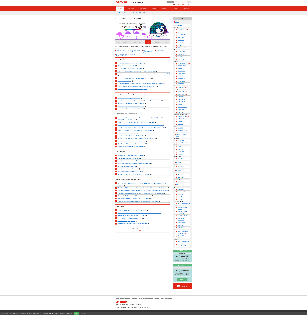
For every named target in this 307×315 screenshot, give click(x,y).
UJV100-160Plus (182, 35)
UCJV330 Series (182, 54)
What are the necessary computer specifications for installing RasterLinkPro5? (137, 86)
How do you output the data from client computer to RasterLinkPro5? (135, 130)
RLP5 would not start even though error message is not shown (133, 198)
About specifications (121, 50)
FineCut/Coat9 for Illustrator (182, 208)
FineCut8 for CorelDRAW (181, 219)
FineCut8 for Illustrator (183, 215)
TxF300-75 (180, 121)
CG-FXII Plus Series (183, 142)
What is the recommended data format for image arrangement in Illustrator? (137, 71)
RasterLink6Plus (182, 191)
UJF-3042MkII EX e (183, 76)
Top (118, 42)
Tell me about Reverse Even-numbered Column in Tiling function (134, 163)
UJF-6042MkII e (182, 73)
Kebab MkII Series (182, 130)
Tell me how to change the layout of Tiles (128, 161)
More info (83, 313)
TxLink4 (180, 199)
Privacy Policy (130, 307)
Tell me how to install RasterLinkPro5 (127, 133)
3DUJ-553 (180, 177)
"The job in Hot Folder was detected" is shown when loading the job (135, 195)
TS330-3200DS (182, 102)
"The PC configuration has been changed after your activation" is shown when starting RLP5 (141, 193)
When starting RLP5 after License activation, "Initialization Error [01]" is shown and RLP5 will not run (143, 187)
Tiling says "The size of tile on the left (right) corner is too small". (134, 174)
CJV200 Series (181, 51)
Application (143, 8)
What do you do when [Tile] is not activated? (129, 158)
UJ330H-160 (182, 87)
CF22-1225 (180, 149)
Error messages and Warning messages (121, 54)
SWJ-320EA (181, 40)
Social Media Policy (144, 307)
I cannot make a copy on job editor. (126, 221)
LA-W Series (181, 166)
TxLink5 (180, 196)
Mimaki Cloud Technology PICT (182, 244)
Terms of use (123, 307)
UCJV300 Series (182, 59)
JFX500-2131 (181, 83)
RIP (130, 12)
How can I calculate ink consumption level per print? (131, 108)
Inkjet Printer (179, 25)
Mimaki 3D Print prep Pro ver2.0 (183, 232)
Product (120, 8)
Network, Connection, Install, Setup (148, 51)
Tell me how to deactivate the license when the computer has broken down (136, 138)
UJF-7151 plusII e (184, 63)
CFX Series (180, 146)
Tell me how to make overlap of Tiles (127, 166)
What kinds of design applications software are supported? (132, 89)
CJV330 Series (181, 56)
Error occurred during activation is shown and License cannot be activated (136, 122)
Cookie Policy (137, 307)
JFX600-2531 (181, 68)
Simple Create (181, 222)
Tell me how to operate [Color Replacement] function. (131, 103)
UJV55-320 (180, 42)
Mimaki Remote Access (183, 241)
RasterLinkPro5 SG (137, 12)
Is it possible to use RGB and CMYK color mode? (130, 68)
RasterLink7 (181, 189)
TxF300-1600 (181, 119)
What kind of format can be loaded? (127, 65)
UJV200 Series (183, 29)
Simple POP (181, 225)
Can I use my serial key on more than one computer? (131, 106)
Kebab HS (180, 128)
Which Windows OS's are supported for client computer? (132, 143)
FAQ (148, 42)
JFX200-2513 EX (182, 78)
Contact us (143, 230)
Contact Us (186, 8)
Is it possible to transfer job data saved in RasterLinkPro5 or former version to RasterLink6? (141, 83)
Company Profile (187, 4)
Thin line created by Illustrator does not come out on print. (132, 210)
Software (126, 12)
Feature (125, 42)
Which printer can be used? (124, 81)
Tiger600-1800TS (182, 107)
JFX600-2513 (181, 71)
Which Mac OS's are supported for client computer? (131, 146)
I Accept (76, 313)
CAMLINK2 (180, 227)
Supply (154, 8)
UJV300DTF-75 (183, 116)
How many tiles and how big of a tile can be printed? (131, 155)
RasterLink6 (181, 194)
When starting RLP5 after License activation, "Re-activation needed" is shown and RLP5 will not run (143, 190)
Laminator (178, 162)
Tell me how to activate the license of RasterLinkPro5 (131, 135)
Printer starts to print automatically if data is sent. (130, 218)
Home (175, 4)
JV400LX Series (182, 47)
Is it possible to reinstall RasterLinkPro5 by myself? (130, 63)
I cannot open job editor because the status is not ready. (132, 215)
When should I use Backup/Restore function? (129, 98)
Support (163, 8)
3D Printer (178, 170)
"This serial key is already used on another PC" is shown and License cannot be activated (140, 125)
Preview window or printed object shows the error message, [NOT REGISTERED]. (138, 201)
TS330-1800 (182, 91)
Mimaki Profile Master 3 (184, 203)
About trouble (133, 54)
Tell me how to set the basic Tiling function (128, 169)
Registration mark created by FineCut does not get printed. (132, 223)
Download (174, 8)
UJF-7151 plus (181, 81)
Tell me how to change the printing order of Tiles (130, 171)
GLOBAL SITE (170, 1)
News (180, 4)
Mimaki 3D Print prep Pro (183, 236)
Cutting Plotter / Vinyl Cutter (181, 135)
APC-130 (180, 158)
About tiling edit (160, 50)
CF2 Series (180, 154)
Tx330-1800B (181, 99)
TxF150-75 (180, 124)
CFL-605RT (181, 152)
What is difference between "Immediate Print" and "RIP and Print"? (134, 78)
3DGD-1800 (181, 181)
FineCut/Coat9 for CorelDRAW (182, 212)
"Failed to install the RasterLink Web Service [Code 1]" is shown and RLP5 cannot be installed (141, 127)
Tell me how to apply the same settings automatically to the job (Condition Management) (140, 100)
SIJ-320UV (180, 45)
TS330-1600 (181, 109)
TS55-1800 (180, 112)
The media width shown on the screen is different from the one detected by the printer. (139, 213)
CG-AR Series (181, 140)
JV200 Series (181, 32)
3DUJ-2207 (180, 174)
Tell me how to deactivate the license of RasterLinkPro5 (132, 141)
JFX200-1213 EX (182, 65)
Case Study (131, 8)
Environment (137, 42)
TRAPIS (180, 104)
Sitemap (118, 307)
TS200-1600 (182, 94)
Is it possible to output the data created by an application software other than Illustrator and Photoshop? (144, 73)
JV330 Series (181, 37)
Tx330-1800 (181, 96)
